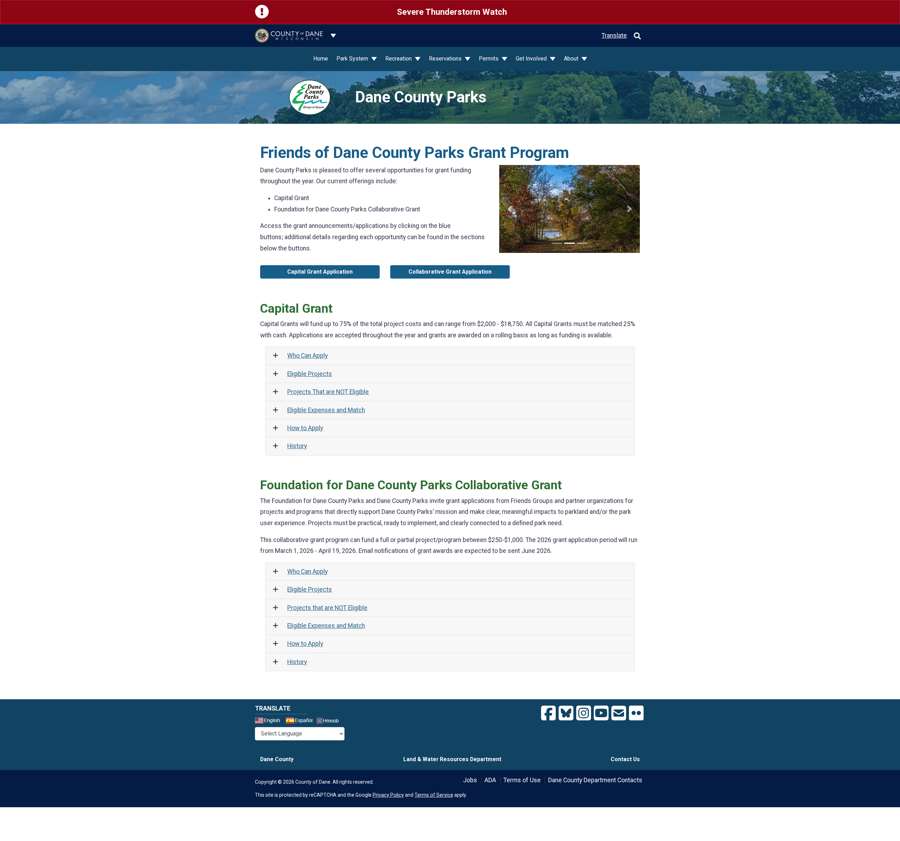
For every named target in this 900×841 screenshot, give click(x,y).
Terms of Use (522, 780)
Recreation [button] (399, 58)
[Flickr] (636, 713)
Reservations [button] (446, 58)
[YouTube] (601, 713)
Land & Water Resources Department (452, 759)
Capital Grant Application (320, 271)
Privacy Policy (388, 795)
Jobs (470, 780)
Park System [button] (352, 58)
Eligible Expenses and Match (326, 410)
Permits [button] (489, 58)
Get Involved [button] (532, 58)
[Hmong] (330, 722)
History (297, 446)
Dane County (277, 759)
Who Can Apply (307, 355)
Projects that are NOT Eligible (327, 607)
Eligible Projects (309, 373)
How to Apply (305, 428)
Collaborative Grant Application (450, 271)
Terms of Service (433, 795)
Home (320, 58)
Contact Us (625, 759)
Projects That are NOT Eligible (328, 391)
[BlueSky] (566, 713)
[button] (509, 209)
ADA (490, 780)
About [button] (572, 58)
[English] (269, 721)
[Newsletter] (619, 713)
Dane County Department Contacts (595, 780)
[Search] (637, 35)
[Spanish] (300, 721)
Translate (614, 35)
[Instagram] (583, 713)
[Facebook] (548, 713)
